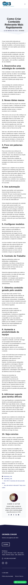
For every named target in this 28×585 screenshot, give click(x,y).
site (11, 476)
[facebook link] (6, 563)
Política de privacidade (7, 576)
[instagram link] (3, 563)
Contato (5, 544)
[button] (20, 582)
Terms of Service (19, 576)
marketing (6, 478)
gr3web (21, 30)
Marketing (6, 476)
